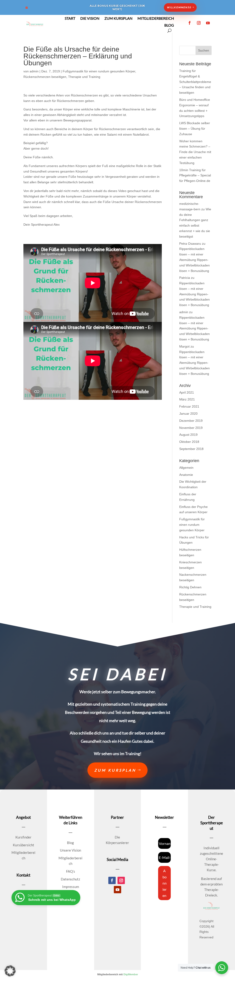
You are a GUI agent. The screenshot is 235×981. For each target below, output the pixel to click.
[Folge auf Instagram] (198, 23)
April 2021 (186, 392)
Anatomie (186, 475)
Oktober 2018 (189, 442)
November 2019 (191, 428)
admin (34, 71)
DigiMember (130, 974)
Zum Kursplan (118, 18)
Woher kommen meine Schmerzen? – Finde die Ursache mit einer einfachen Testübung (195, 152)
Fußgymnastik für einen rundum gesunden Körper (99, 71)
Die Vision (89, 18)
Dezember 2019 (191, 420)
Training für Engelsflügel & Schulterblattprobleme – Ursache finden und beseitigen (195, 81)
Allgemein (186, 467)
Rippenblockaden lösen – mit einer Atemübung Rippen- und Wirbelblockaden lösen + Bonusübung (194, 259)
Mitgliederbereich (155, 18)
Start (70, 18)
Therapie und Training (84, 77)
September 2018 (191, 449)
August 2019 (188, 434)
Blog (169, 25)
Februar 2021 (189, 406)
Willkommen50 (179, 7)
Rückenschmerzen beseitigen (44, 77)
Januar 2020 (188, 413)
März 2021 (187, 399)
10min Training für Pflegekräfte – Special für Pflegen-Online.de (195, 175)
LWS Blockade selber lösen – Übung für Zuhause (194, 128)
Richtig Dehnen (190, 587)
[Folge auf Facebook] (189, 23)
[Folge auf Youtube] (208, 23)
